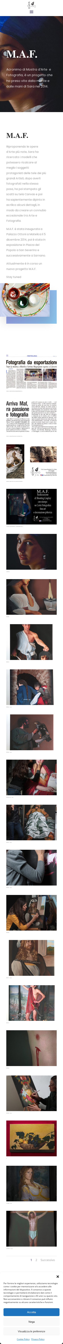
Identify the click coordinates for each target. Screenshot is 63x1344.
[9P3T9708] (31, 912)
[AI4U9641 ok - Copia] (31, 1228)
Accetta (31, 1312)
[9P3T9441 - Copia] (31, 687)
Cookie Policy (23, 1339)
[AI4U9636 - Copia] (31, 1183)
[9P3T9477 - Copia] (31, 822)
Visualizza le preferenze (31, 1331)
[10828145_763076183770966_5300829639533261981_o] (31, 371)
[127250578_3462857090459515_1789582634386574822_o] (31, 506)
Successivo (48, 1260)
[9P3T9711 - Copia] (31, 957)
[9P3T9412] (31, 641)
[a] (31, 1138)
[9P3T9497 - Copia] (31, 867)
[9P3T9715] (31, 1002)
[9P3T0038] (31, 596)
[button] (57, 1276)
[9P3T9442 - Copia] (31, 732)
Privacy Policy (37, 1339)
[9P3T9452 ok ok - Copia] (31, 777)
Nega (32, 1321)
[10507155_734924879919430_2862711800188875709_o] (31, 416)
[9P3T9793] (31, 1047)
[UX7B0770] (31, 551)
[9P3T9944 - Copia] (31, 1093)
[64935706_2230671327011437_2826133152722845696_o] (31, 461)
